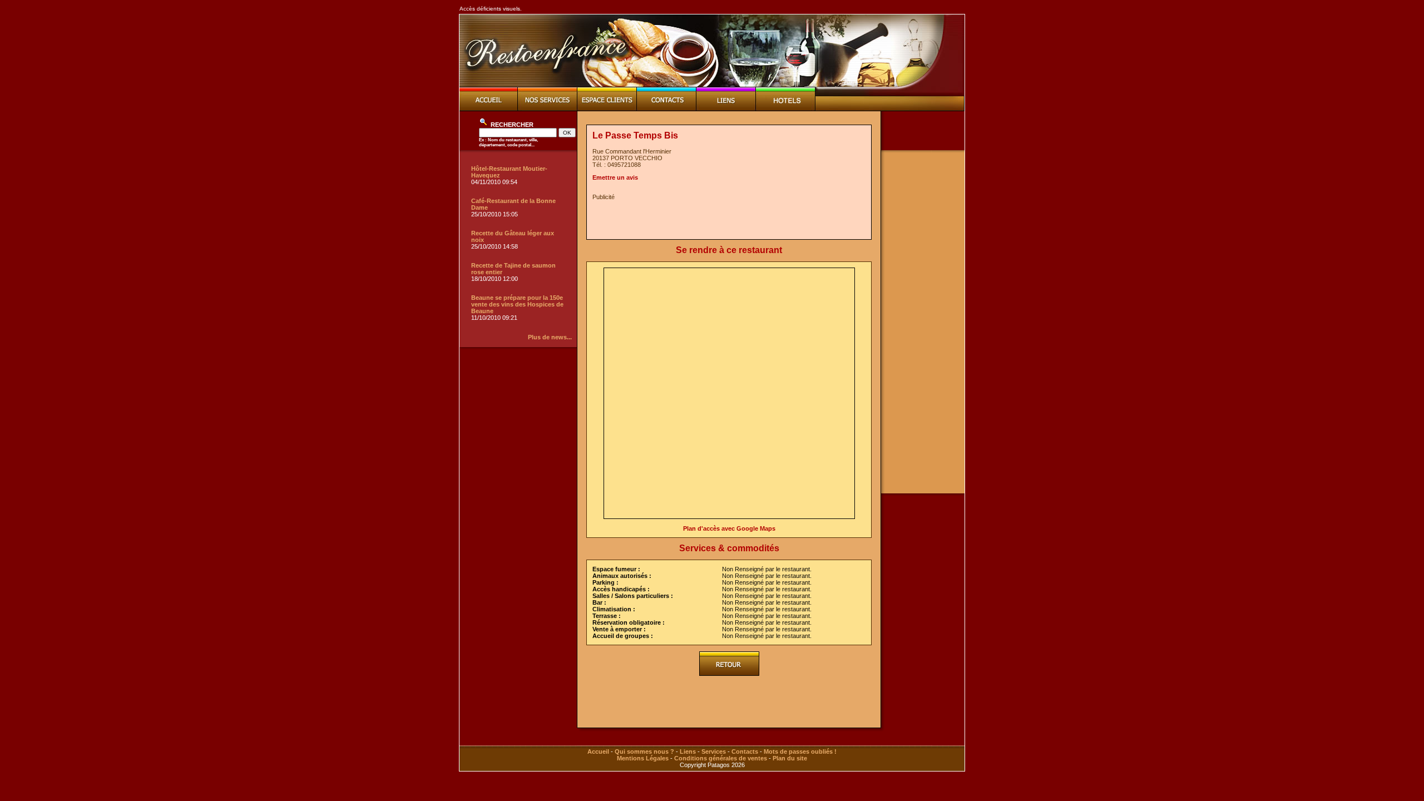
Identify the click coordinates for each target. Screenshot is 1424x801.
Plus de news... (550, 337)
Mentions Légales (643, 758)
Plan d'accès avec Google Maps (729, 528)
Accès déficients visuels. (490, 9)
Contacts (744, 751)
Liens (688, 751)
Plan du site (790, 758)
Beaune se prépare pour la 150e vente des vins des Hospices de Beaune (517, 304)
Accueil (598, 751)
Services (713, 751)
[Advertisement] (722, 217)
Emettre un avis (615, 177)
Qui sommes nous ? (644, 751)
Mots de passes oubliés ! (800, 751)
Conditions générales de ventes (720, 758)
